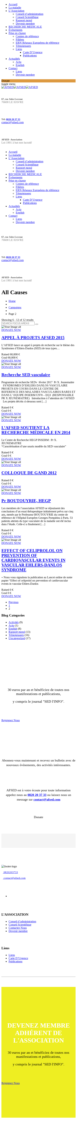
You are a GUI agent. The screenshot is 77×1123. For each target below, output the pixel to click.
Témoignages (23, 45)
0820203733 (10, 872)
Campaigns (15, 307)
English (20, 65)
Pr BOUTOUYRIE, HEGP (26, 500)
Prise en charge (17, 33)
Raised (5, 354)
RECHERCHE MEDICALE (25, 26)
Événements (15, 29)
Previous (13, 602)
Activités (14, 622)
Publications (30, 55)
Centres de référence (27, 36)
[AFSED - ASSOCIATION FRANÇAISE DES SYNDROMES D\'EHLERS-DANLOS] (19, 87)
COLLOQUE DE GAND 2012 (29, 472)
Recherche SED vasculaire (25, 374)
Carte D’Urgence (32, 52)
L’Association (16, 10)
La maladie (15, 7)
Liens (19, 49)
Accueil (13, 4)
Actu (18, 61)
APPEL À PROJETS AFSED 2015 (32, 337)
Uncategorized (17, 638)
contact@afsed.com (12, 122)
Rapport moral (24, 20)
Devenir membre (25, 23)
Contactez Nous (18, 927)
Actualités (14, 58)
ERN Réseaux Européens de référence (37, 42)
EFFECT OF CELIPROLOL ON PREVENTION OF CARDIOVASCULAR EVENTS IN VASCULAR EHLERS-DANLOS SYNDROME (33, 560)
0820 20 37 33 (13, 119)
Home (12, 301)
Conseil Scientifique (27, 17)
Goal (4, 357)
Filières (20, 39)
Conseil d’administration (29, 13)
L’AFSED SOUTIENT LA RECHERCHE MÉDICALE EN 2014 (35, 430)
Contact (13, 68)
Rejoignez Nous (10, 720)
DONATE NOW (11, 330)
